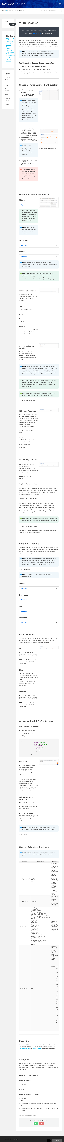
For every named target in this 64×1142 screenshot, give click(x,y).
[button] (36, 1123)
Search (6, 21)
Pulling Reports (36, 1048)
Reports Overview (24, 1048)
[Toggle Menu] (60, 3)
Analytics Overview (7, 100)
